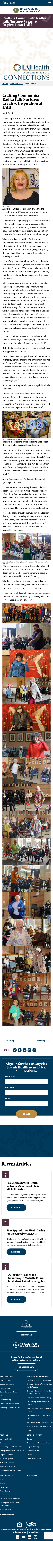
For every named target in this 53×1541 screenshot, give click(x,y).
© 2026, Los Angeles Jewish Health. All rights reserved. (26, 1529)
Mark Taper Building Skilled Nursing (40, 1422)
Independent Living (7, 1384)
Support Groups (33, 1451)
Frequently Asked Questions (10, 1470)
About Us (4, 1435)
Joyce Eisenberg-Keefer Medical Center (39, 1410)
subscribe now (26, 1367)
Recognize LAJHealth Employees (12, 1451)
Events (2, 1483)
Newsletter (4, 1487)
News (2, 1479)
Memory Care (5, 1388)
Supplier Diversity (8, 1514)
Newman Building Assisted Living (39, 1426)
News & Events (16, 83)
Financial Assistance (7, 1466)
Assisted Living (5, 1380)
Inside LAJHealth (6, 1439)
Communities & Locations (38, 1376)
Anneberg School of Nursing (10, 1407)
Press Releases (6, 1509)
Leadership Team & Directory (11, 1447)
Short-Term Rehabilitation (9, 1404)
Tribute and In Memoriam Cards (38, 1443)
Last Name (9, 1087)
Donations (30, 1439)
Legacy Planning (33, 1447)
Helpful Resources (7, 1455)
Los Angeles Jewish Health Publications (10, 1504)
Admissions (32, 1475)
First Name (10, 1077)
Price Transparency (7, 1458)
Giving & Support (34, 1435)
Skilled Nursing (5, 1400)
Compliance (34, 1532)
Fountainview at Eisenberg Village (39, 1398)
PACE (2, 1396)
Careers (3, 1443)
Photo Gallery (5, 1491)
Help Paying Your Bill (7, 1462)
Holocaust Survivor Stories (10, 1499)
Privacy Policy (19, 1532)
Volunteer (30, 1455)
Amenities (30, 1430)
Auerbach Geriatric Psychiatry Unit (39, 1380)
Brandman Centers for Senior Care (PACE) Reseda (39, 1385)
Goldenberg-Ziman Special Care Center (38, 1403)
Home (5, 83)
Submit (26, 1114)
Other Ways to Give (34, 1458)
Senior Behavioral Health (9, 1392)
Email (7, 1098)
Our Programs (6, 1376)
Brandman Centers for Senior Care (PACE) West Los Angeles (39, 1392)
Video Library (5, 1495)
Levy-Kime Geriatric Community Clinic (38, 1417)
